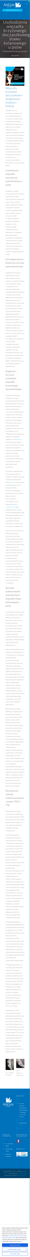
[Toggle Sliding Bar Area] (28, 1)
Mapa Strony (22, 1173)
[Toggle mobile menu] (27, 4)
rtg (21, 439)
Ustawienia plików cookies (14, 1249)
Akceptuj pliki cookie (15, 1245)
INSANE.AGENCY (22, 1175)
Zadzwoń (21, 1120)
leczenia (12, 482)
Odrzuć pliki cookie (15, 1253)
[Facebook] (18, 1141)
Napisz (21, 1128)
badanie (18, 439)
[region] (15, 1241)
